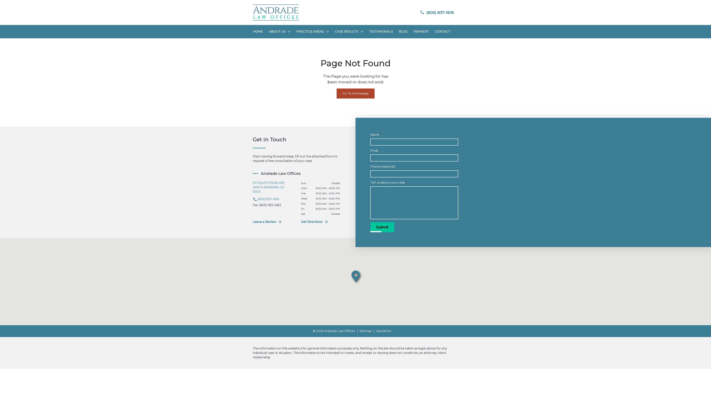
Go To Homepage (356, 93)
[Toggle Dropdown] (289, 31)
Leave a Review (264, 222)
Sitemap (365, 331)
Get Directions (312, 222)
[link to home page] (276, 12)
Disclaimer (383, 331)
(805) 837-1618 (268, 199)
